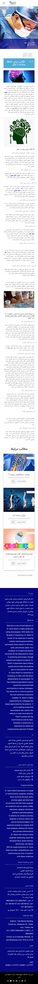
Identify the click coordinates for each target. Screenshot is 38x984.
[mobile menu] (4, 3)
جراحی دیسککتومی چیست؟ (19, 474)
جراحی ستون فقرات (24, 773)
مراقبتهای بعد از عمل (24, 779)
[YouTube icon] (19, 981)
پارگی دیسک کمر (19, 515)
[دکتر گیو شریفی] (12, 3)
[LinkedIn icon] (16, 981)
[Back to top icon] (33, 980)
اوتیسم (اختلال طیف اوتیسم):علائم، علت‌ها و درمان (19, 555)
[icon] (11, 981)
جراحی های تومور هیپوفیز (22, 770)
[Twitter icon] (22, 981)
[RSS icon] (8, 981)
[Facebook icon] (25, 981)
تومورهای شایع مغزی (24, 776)
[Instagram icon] (14, 981)
